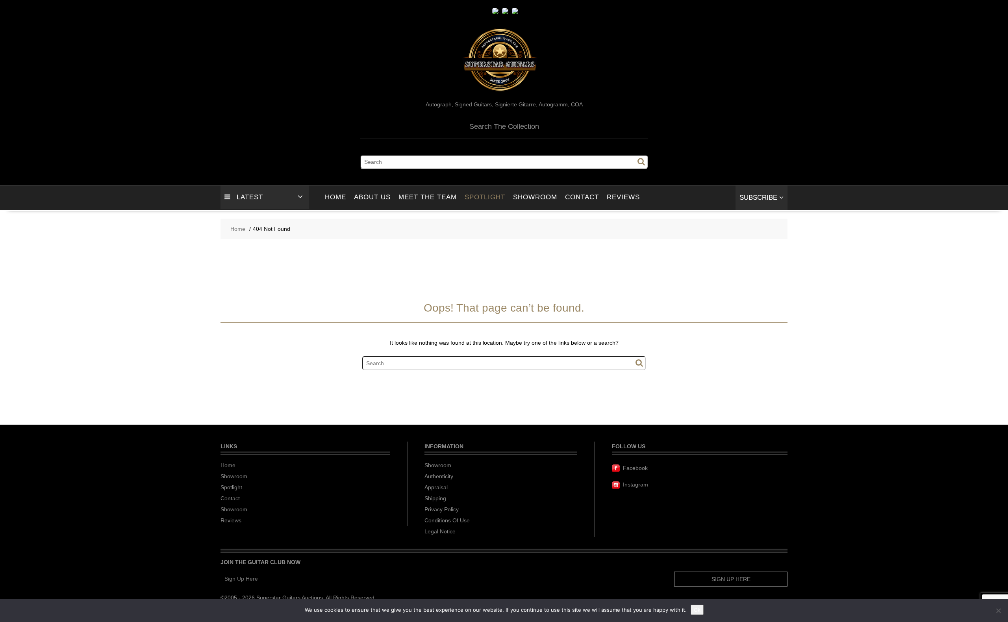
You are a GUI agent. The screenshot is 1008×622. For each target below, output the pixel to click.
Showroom (535, 197)
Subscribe (759, 197)
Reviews (623, 197)
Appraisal (436, 487)
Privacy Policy (441, 509)
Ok (697, 610)
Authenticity (438, 476)
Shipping (435, 498)
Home (335, 197)
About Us (372, 197)
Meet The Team (427, 197)
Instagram (635, 484)
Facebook (635, 468)
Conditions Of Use (447, 520)
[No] (998, 611)
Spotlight (485, 197)
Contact (582, 197)
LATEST (250, 197)
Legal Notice (440, 531)
